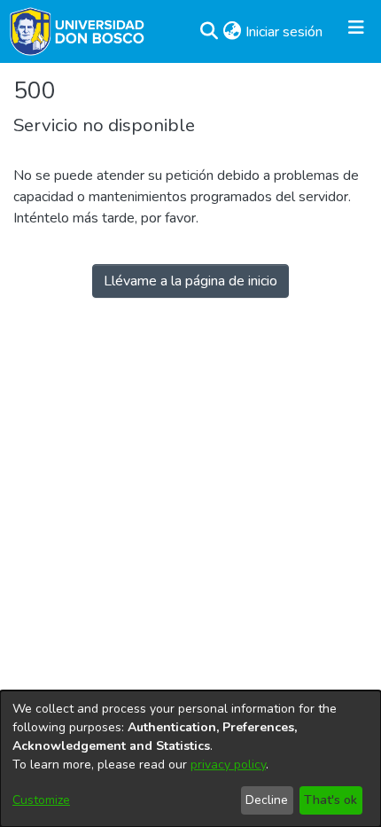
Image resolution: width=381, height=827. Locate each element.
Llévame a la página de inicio (190, 281)
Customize (41, 800)
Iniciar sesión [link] (284, 32)
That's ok (330, 800)
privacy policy (228, 764)
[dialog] (190, 758)
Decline (266, 800)
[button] (209, 32)
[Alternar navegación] (356, 32)
